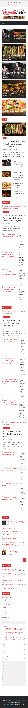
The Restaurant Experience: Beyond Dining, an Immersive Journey (22, 257)
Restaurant (6, 212)
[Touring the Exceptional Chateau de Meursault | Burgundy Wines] (10, 295)
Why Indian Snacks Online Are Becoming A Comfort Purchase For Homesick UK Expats (12, 36)
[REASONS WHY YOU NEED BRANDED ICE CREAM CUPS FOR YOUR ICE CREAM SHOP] (10, 409)
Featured (4, 607)
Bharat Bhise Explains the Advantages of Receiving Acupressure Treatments (22, 275)
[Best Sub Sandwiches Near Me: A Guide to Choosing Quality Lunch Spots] (14, 52)
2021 (4, 675)
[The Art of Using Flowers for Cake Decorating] (10, 474)
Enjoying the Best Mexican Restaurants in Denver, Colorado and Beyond (14, 218)
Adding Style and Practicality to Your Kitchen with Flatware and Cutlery (22, 386)
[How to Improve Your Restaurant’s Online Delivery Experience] (10, 241)
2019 (4, 681)
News (3, 612)
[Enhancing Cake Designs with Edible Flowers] (10, 504)
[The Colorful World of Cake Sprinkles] (10, 489)
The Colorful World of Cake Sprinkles (23, 487)
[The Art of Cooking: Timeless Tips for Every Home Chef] (11, 347)
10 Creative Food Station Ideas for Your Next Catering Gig (13, 323)
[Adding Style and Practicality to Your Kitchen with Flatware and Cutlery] (10, 388)
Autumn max (15, 41)
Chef (3, 602)
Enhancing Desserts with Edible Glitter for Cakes (22, 457)
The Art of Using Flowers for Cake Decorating (22, 472)
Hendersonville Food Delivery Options (15, 5)
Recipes (3, 614)
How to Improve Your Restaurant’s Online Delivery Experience (22, 239)
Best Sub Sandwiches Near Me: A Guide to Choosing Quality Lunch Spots (14, 56)
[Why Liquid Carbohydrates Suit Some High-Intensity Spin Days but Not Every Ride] (6, 164)
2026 (4, 622)
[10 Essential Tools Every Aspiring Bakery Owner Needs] (14, 423)
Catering (4, 600)
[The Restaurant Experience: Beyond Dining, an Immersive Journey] (10, 259)
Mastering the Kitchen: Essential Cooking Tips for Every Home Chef (22, 366)
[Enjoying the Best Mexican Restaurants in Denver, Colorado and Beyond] (14, 207)
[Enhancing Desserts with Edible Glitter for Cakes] (10, 459)
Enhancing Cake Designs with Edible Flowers (22, 502)
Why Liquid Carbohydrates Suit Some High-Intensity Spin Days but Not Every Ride (13, 73)
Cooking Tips (6, 317)
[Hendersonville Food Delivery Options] (14, 107)
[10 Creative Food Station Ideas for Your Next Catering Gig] (14, 312)
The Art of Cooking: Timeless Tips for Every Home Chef (23, 345)
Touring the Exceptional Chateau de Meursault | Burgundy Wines (22, 293)
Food (4, 32)
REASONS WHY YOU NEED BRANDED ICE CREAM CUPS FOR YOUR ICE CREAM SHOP (22, 407)
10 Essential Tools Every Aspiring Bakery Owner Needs (12, 434)
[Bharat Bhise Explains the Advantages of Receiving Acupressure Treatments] (10, 277)
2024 (4, 665)
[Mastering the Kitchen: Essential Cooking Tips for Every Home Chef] (10, 368)
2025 (4, 662)
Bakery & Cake (6, 428)
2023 (4, 668)
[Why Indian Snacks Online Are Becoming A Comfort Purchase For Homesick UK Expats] (14, 30)
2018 (4, 684)
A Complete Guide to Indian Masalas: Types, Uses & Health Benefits (18, 193)
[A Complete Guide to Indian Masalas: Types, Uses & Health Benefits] (6, 194)
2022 (4, 671)
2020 (4, 678)
